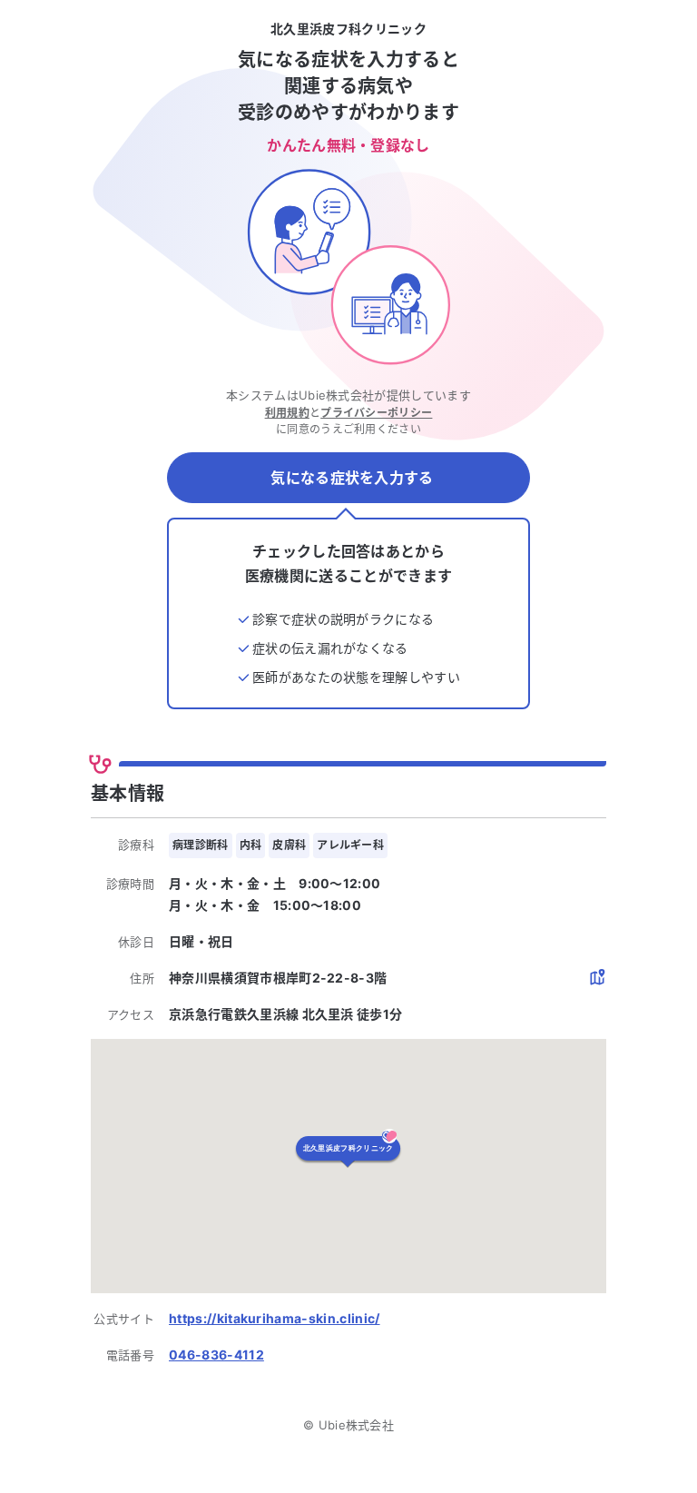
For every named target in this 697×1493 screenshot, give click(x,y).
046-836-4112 (216, 1354)
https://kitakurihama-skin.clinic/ (274, 1318)
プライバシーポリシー (376, 413)
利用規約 (287, 413)
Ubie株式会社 (357, 1425)
